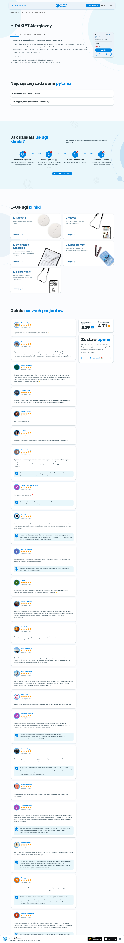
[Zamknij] (120, 939)
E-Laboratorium (37, 13)
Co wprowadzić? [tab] (40, 34)
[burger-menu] (111, 5)
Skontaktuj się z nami (62, 173)
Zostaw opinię (95, 358)
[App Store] (110, 939)
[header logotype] (62, 5)
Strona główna (15, 13)
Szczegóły (17, 235)
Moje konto (93, 5)
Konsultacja (103, 54)
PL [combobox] (102, 5)
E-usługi (27, 13)
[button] (61, 93)
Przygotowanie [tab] (25, 34)
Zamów (103, 50)
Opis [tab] (14, 34)
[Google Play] (95, 939)
